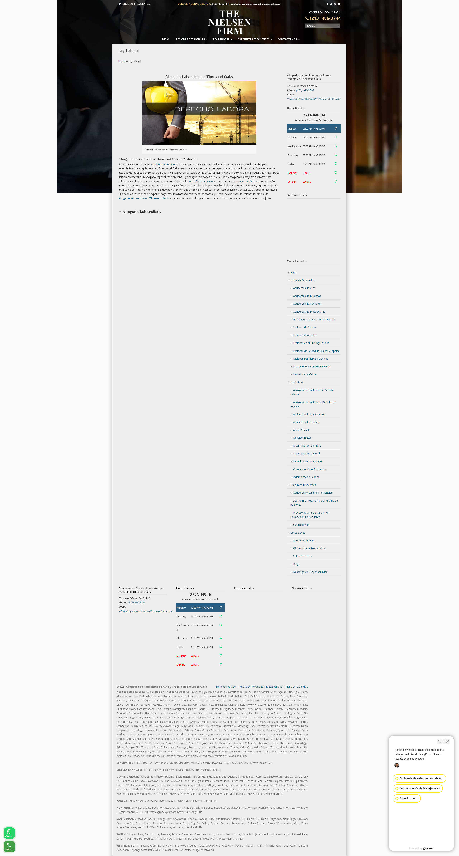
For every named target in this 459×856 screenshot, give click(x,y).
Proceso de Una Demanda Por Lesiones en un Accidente (309, 515)
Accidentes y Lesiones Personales (312, 492)
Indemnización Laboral (306, 477)
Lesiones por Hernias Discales (310, 358)
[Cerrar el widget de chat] (447, 741)
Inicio (293, 272)
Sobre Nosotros (302, 556)
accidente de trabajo (163, 164)
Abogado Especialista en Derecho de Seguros (313, 404)
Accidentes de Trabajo (306, 422)
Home (121, 61)
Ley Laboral (297, 382)
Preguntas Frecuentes (303, 484)
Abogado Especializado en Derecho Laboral (312, 392)
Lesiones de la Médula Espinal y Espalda (316, 351)
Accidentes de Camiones (307, 303)
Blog (296, 564)
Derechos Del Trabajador (308, 461)
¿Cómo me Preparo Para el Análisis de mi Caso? (314, 503)
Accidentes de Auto (304, 288)
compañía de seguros (200, 181)
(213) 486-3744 (219, 4)
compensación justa (247, 181)
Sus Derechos (301, 524)
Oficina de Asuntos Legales (309, 548)
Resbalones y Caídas (305, 374)
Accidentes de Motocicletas (309, 311)
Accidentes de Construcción (309, 414)
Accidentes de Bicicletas (307, 296)
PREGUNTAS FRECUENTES (134, 4)
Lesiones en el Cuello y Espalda (311, 343)
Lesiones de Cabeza (304, 327)
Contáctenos (297, 532)
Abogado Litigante (303, 540)
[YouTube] (339, 4)
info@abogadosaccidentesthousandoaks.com (256, 4)
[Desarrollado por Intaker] (428, 848)
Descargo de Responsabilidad (310, 572)
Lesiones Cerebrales (305, 335)
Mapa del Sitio (274, 686)
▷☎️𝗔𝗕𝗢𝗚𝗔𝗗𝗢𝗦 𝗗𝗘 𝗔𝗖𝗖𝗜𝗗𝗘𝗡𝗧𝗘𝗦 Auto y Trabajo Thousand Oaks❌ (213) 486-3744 (229, 22)
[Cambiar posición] (440, 741)
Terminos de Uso (226, 686)
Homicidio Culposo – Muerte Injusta (314, 319)
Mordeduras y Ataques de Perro (311, 366)
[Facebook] (327, 4)
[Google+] (331, 4)
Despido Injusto (302, 437)
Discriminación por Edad (307, 445)
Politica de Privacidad (251, 686)
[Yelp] (335, 4)
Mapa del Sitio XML (296, 686)
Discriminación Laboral (306, 453)
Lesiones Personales (302, 280)
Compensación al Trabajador (310, 469)
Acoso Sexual (301, 430)
